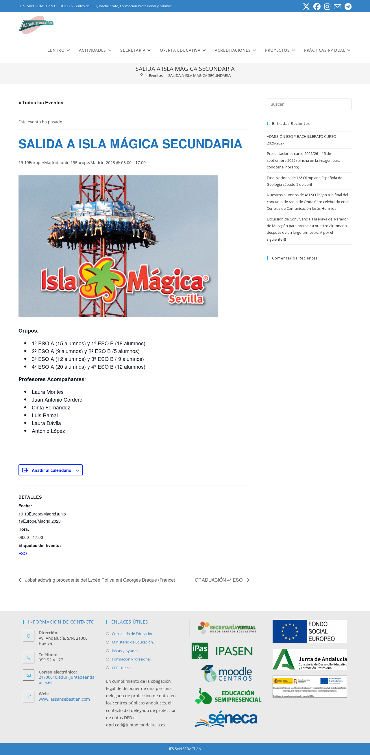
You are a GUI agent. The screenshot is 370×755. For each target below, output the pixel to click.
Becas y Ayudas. (125, 650)
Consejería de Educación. (133, 633)
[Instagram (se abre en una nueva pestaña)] (327, 6)
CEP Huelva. (122, 667)
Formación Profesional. (131, 659)
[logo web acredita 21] (310, 687)
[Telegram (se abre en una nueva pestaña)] (347, 6)
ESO (22, 553)
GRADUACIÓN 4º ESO (219, 579)
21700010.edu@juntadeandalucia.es (67, 679)
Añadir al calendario (51, 470)
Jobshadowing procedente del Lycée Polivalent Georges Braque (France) (99, 579)
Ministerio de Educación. (133, 642)
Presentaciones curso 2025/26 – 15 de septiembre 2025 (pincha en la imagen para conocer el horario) (303, 160)
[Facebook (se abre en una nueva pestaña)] (317, 6)
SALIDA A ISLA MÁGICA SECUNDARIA (199, 75)
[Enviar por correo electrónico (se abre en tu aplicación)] (337, 6)
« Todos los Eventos (40, 102)
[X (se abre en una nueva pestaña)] (306, 6)
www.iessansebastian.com (64, 699)
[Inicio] (141, 75)
